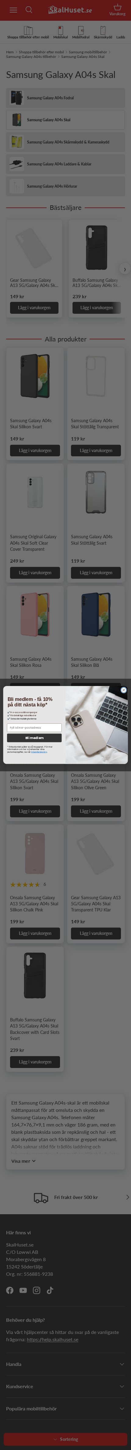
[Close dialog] (123, 690)
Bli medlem (34, 738)
